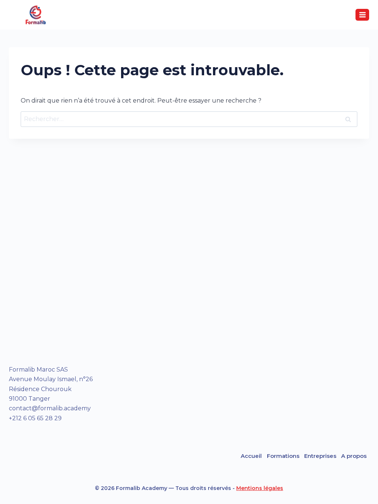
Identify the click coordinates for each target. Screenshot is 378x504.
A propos (354, 455)
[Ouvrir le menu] (362, 14)
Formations (283, 455)
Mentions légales (259, 488)
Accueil (251, 455)
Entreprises (320, 455)
